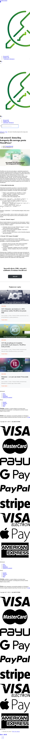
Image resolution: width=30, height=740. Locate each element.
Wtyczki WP (6, 56)
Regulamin (5, 396)
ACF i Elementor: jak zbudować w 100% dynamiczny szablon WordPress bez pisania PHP (13, 310)
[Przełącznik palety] (15, 1)
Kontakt (4, 402)
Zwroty (4, 395)
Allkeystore (2, 131)
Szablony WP (6, 57)
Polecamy (5, 403)
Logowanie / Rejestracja (9, 59)
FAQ (4, 393)
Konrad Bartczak (9, 146)
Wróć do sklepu (16, 731)
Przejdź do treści (3, 0)
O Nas (4, 404)
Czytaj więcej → (4, 319)
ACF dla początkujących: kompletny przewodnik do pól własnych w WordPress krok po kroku (13, 344)
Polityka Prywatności (7, 397)
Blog (6, 131)
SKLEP (15, 276)
